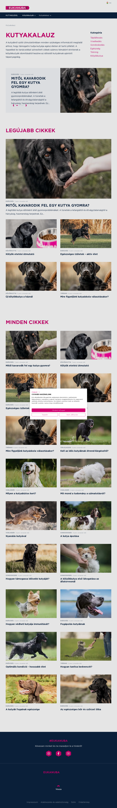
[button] (36, 392)
